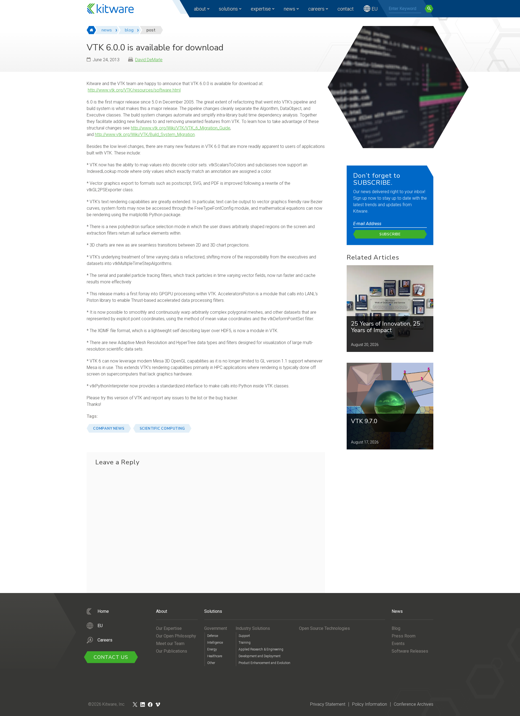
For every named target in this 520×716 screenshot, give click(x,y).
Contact (345, 9)
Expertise (261, 9)
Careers (316, 9)
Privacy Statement (327, 704)
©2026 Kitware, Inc (106, 704)
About (200, 9)
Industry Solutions (253, 628)
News (289, 9)
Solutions (228, 9)
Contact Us (111, 657)
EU (375, 9)
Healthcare (214, 656)
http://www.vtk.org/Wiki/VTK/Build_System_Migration (145, 134)
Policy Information (369, 704)
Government (215, 628)
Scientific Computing (162, 428)
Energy (212, 649)
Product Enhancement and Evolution (264, 663)
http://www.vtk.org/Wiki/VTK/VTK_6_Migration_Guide (180, 128)
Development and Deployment (260, 656)
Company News (109, 428)
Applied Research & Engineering (261, 649)
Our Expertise (169, 628)
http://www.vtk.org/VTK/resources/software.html (134, 90)
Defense (212, 636)
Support (244, 636)
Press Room (403, 636)
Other (211, 663)
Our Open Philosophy (176, 636)
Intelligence (215, 642)
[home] (91, 30)
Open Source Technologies (324, 628)
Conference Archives (413, 704)
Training (245, 642)
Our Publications (171, 651)
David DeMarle (148, 59)
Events (398, 643)
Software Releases (410, 651)
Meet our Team (170, 643)
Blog (396, 628)
